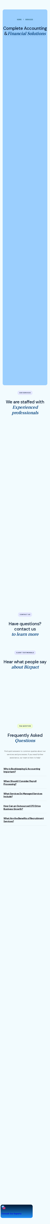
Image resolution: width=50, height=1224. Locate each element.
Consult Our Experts (11, 1213)
